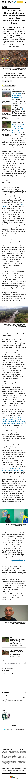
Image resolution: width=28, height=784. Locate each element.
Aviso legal (17, 768)
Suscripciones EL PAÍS (19, 770)
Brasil (4, 7)
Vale (22, 109)
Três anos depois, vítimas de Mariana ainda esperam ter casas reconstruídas (18, 652)
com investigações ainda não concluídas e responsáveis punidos (13, 469)
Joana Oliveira (13, 645)
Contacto (4, 768)
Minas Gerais (16, 94)
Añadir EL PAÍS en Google (9, 85)
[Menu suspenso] (3, 2)
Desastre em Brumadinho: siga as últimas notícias (6, 100)
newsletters (5, 692)
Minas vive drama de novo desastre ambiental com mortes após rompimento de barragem (6, 133)
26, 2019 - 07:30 (21, 77)
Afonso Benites (11, 73)
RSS (14, 772)
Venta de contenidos (10, 768)
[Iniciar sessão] (25, 2)
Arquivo (4, 710)
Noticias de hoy (22, 772)
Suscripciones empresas (8, 772)
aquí (24, 673)
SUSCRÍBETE (20, 2)
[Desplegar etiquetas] (25, 663)
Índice (17, 772)
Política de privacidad (7, 770)
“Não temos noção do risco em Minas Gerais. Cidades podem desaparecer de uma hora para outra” (17, 640)
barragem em (17, 96)
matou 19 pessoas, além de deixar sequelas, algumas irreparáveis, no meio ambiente (18, 128)
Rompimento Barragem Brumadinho (10, 663)
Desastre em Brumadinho (14, 10)
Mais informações (5, 670)
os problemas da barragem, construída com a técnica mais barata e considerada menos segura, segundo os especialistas (14, 420)
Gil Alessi (12, 656)
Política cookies (22, 768)
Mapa (14, 770)
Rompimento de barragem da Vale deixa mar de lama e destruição (6, 116)
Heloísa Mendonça (17, 75)
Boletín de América (7, 695)
